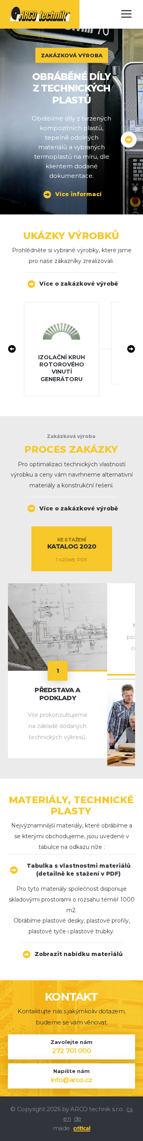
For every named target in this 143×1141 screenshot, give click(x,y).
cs (129, 1109)
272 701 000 (71, 1051)
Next (131, 349)
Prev (12, 349)
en (67, 1118)
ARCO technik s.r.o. (32, 3)
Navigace (126, 14)
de (77, 1118)
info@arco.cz (71, 1080)
